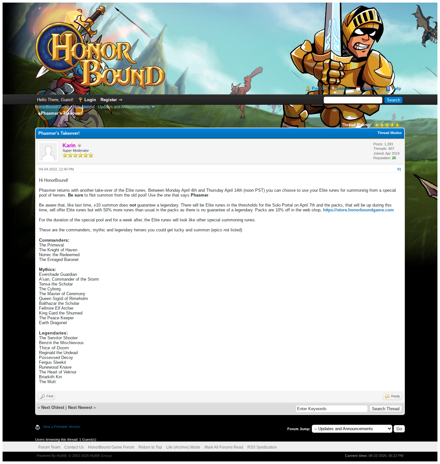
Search (343, 88)
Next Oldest (52, 407)
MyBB (62, 456)
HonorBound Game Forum (111, 447)
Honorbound (83, 107)
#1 (399, 169)
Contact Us (74, 447)
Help (396, 88)
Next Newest (80, 407)
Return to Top (150, 447)
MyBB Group (101, 456)
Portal (318, 88)
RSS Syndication (262, 447)
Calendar (371, 88)
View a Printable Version (61, 427)
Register (108, 99)
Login (90, 99)
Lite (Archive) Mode (183, 447)
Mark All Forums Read (224, 447)
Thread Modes (390, 133)
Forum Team (49, 447)
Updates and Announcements (124, 107)
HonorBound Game (52, 107)
